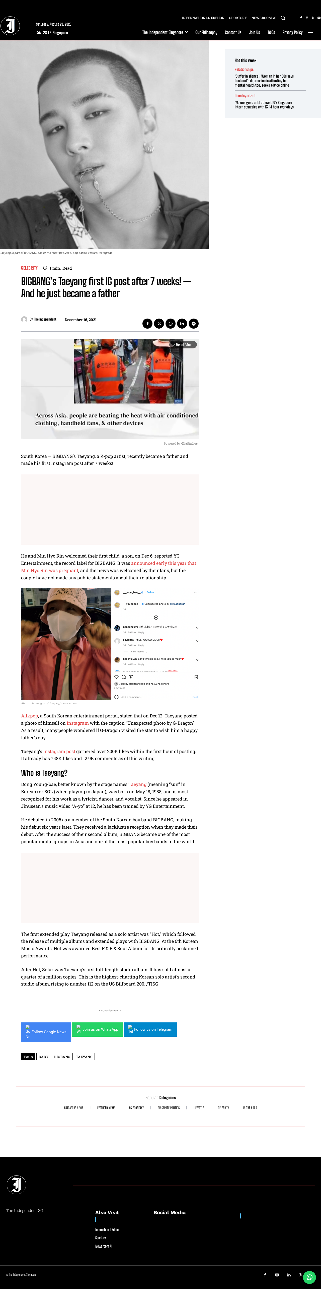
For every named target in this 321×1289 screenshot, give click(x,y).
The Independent (45, 319)
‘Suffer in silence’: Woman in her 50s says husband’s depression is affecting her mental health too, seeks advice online (264, 80)
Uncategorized (245, 96)
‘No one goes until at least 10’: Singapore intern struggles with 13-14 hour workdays (264, 104)
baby (44, 1057)
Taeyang (137, 784)
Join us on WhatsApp (100, 1029)
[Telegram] (194, 324)
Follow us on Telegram (153, 1029)
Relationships (244, 69)
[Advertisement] (110, 509)
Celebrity (29, 268)
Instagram (78, 723)
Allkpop (29, 716)
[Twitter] (313, 18)
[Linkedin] (182, 324)
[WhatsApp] (171, 324)
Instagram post (59, 751)
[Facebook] (301, 18)
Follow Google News (49, 1032)
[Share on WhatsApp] (309, 1277)
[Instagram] (307, 18)
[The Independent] (25, 319)
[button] (283, 18)
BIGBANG (62, 1057)
